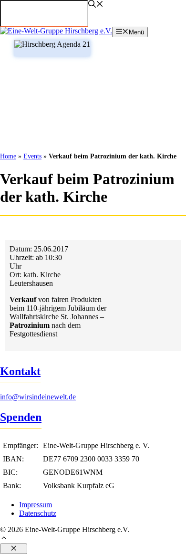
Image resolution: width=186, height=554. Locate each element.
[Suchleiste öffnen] (95, 5)
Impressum (35, 505)
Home (8, 156)
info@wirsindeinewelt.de (38, 397)
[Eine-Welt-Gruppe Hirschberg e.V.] (56, 31)
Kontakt (20, 371)
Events (32, 156)
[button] (93, 539)
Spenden (20, 417)
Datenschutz (37, 513)
